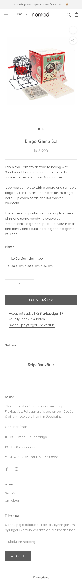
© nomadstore (41, 577)
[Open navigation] (6, 14)
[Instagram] (16, 469)
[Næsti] (51, 129)
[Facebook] (6, 469)
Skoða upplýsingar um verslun (32, 325)
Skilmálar (11, 345)
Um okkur (12, 500)
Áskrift (18, 556)
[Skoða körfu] (76, 14)
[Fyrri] (31, 129)
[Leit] (69, 14)
